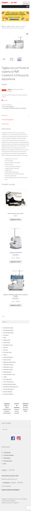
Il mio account (7, 452)
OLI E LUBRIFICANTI (7, 379)
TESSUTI (5, 354)
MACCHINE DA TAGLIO (8, 345)
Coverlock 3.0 (7, 108)
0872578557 (7, 482)
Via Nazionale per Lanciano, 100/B (10, 475)
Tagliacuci (9, 26)
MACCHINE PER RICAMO (8, 330)
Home (4, 26)
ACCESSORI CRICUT (7, 352)
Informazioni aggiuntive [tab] (8, 119)
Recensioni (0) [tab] (5, 124)
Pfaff (13, 26)
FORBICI (5, 377)
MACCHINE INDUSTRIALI (8, 332)
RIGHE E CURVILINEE (7, 391)
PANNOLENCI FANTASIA (8, 364)
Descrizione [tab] (4, 115)
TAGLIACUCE (23, 108)
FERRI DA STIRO (6, 340)
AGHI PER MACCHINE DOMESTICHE (10, 386)
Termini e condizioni (9, 455)
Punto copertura (16, 108)
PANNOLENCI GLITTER (8, 367)
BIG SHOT (5, 347)
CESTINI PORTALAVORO (8, 389)
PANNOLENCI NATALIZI (8, 369)
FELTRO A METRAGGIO (8, 357)
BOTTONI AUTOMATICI (8, 394)
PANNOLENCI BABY (7, 372)
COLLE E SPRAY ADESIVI (8, 381)
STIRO (4, 337)
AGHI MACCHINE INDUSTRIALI (9, 384)
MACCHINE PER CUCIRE (8, 327)
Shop (5, 463)
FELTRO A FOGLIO (7, 359)
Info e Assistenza (8, 461)
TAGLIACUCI (6, 335)
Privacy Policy (7, 458)
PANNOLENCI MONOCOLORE (9, 362)
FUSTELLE (5, 350)
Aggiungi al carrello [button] (15, 219)
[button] (27, 34)
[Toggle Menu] (27, 6)
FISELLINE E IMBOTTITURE (9, 374)
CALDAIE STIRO (6, 342)
